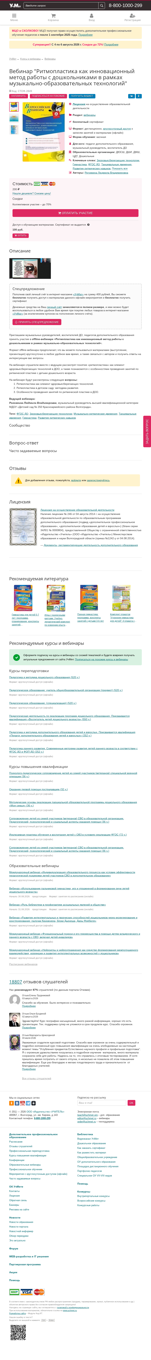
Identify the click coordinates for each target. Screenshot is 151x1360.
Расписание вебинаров (23, 964)
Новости (14, 1217)
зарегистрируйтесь (98, 480)
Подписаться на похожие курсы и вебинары (101, 659)
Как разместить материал (91, 1152)
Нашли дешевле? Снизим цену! (32, 193)
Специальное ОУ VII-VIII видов (94, 1175)
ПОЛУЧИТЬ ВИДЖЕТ (82, 96)
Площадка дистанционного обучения (97, 1166)
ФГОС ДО (94, 164)
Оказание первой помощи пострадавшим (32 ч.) (38, 789)
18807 (15, 982)
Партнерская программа (25, 1264)
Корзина (53, 20)
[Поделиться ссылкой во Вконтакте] (131, 96)
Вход (92, 20)
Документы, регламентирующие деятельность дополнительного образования (91, 545)
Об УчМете (16, 1186)
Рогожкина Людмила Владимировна (106, 172)
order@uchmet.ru (86, 1121)
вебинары (90, 115)
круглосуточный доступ (117, 128)
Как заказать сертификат (91, 1148)
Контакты (14, 1191)
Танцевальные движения (116, 164)
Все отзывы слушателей (36, 1078)
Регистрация (132, 20)
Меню (14, 20)
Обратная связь (18, 1200)
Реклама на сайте (19, 1209)
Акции (13, 1272)
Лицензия (79, 104)
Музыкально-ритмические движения (95, 413)
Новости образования (21, 1222)
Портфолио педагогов (89, 1171)
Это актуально (17, 1240)
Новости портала (18, 1226)
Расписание (15, 1141)
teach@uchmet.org (87, 1115)
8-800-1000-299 (125, 5)
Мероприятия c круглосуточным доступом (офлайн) (38, 1174)
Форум (13, 1248)
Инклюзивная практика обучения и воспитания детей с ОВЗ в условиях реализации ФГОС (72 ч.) (68, 834)
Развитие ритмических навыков (91, 168)
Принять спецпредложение (39, 322)
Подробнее (85, 34)
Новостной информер (21, 1231)
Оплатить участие (77, 213)
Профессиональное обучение (25, 1169)
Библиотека (85, 1134)
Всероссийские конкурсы (91, 1200)
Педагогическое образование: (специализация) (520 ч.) (42, 703)
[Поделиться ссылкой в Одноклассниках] (139, 96)
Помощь (82, 1183)
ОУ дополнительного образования (96, 1161)
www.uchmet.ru (70, 1310)
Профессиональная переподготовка (29, 1151)
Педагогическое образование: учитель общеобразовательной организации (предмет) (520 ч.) (66, 690)
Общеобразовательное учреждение (97, 1157)
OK (131, 1102)
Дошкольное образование (91, 1143)
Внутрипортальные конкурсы (93, 1196)
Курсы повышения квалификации (27, 1155)
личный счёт (54, 307)
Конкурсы (83, 1191)
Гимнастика (80, 164)
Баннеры (14, 1205)
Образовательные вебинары (25, 1164)
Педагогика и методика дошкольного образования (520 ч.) (44, 677)
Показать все (120, 168)
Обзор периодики (18, 1236)
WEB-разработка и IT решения (29, 1256)
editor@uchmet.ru (86, 1118)
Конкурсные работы (88, 1205)
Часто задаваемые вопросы (24, 1178)
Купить (22, 235)
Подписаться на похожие (48, 96)
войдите (76, 480)
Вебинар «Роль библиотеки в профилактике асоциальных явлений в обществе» (57, 904)
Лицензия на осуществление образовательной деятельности (77, 509)
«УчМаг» (78, 294)
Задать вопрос (147, 431)
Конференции (16, 1160)
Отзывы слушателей (20, 1146)
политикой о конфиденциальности (73, 1307)
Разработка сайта (17, 1313)
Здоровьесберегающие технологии (118, 160)
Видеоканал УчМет (88, 1138)
